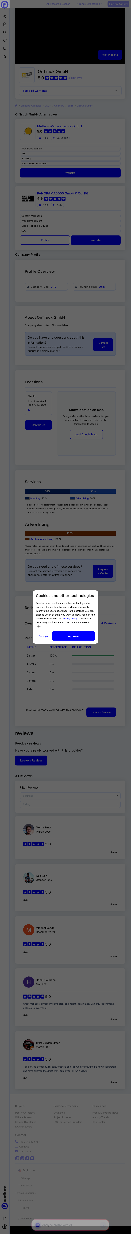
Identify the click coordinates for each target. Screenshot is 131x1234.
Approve (73, 636)
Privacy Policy (69, 618)
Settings (44, 636)
